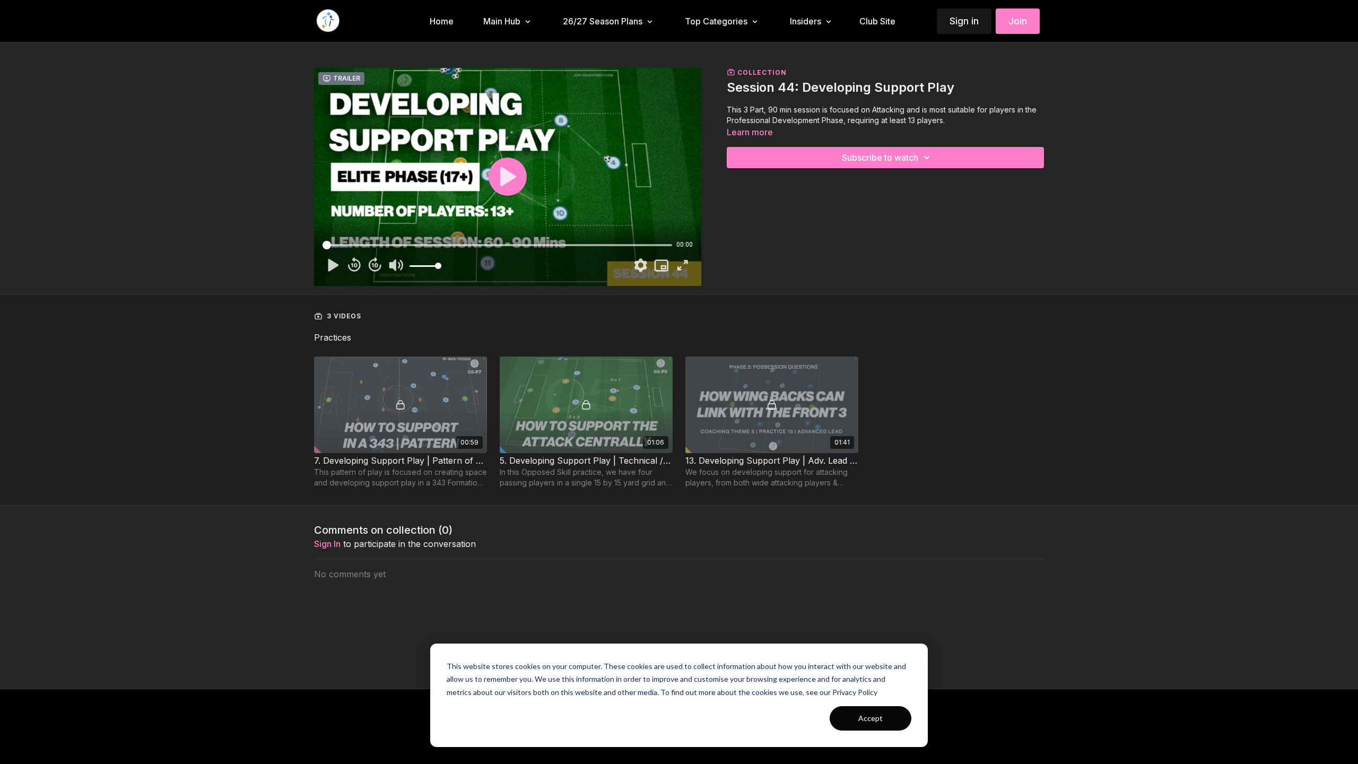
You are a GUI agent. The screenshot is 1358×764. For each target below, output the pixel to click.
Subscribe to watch (880, 157)
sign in (327, 544)
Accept (870, 718)
